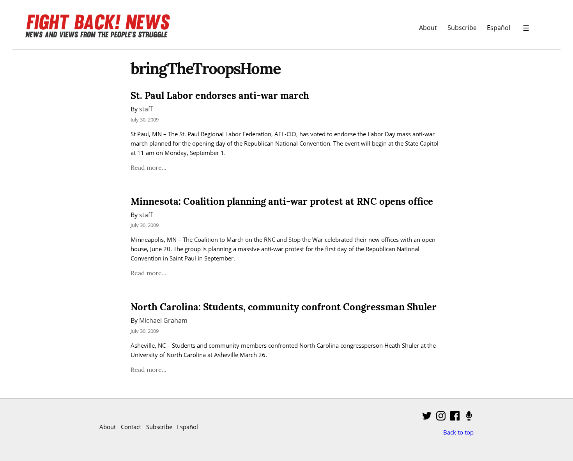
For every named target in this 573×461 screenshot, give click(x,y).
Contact (131, 427)
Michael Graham (163, 320)
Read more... (148, 167)
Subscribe (462, 27)
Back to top (458, 432)
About (428, 27)
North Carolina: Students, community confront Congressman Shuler (284, 307)
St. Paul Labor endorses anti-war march (220, 96)
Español (498, 27)
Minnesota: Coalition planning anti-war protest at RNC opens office (282, 201)
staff (145, 108)
